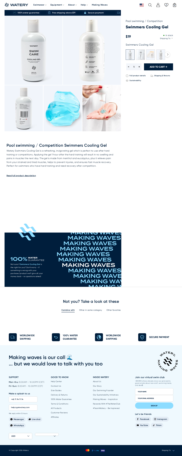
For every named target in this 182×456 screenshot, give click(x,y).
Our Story (97, 386)
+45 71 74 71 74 (17, 399)
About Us (97, 381)
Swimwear (38, 5)
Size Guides (56, 390)
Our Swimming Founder (103, 390)
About (71, 5)
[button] (167, 54)
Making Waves (99, 5)
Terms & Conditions (59, 404)
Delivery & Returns (59, 395)
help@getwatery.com (20, 407)
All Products (56, 408)
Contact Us (56, 386)
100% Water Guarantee (61, 399)
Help (83, 5)
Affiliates (55, 417)
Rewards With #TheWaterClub (106, 404)
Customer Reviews (59, 413)
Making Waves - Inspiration (105, 399)
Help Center (56, 381)
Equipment (56, 5)
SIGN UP (154, 406)
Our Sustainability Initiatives (105, 395)
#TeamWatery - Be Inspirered (106, 408)
